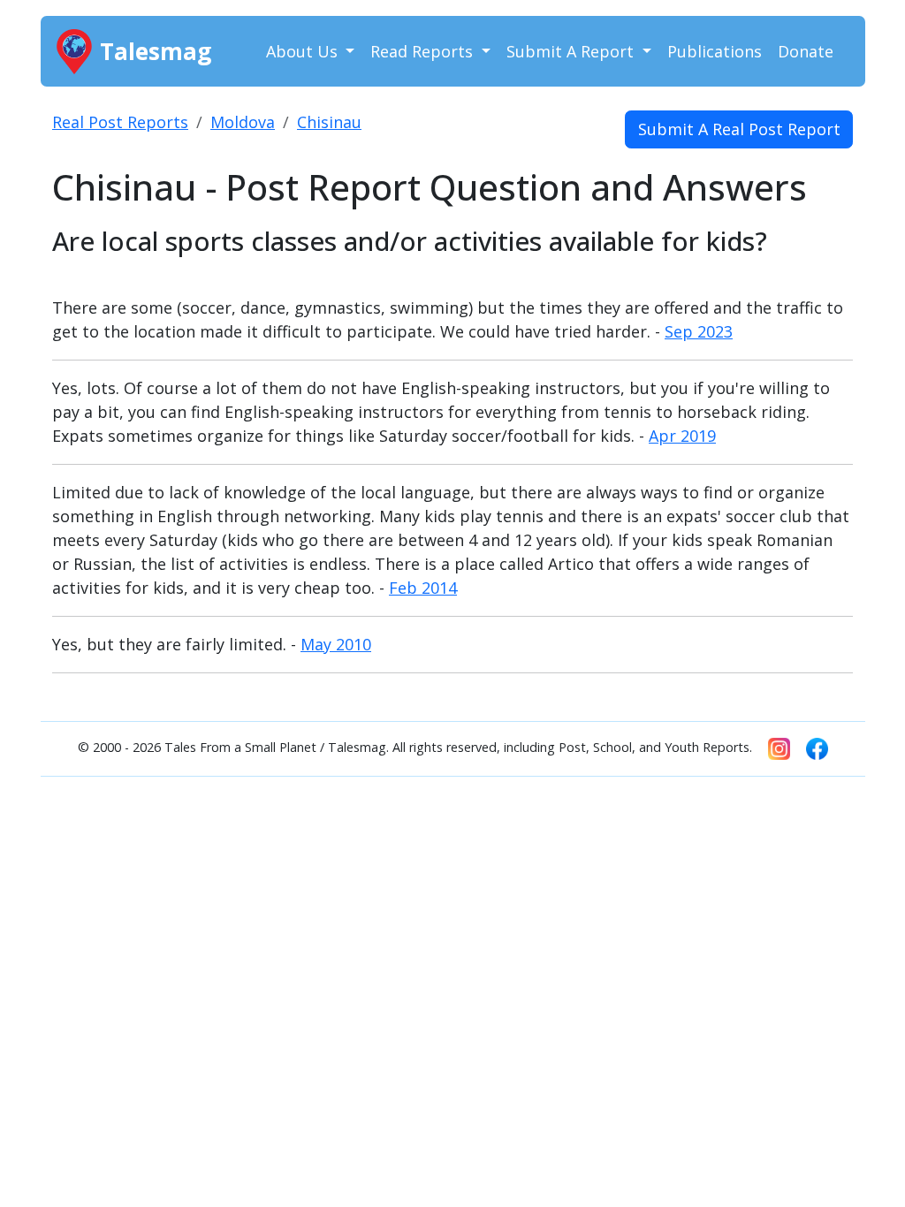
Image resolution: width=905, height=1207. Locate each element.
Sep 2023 (699, 331)
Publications (714, 51)
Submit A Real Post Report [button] (739, 129)
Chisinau (329, 122)
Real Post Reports (120, 122)
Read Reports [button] (423, 51)
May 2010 (335, 644)
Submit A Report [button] (572, 51)
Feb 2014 (423, 587)
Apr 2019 (682, 435)
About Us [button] (304, 51)
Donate (805, 51)
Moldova (242, 122)
